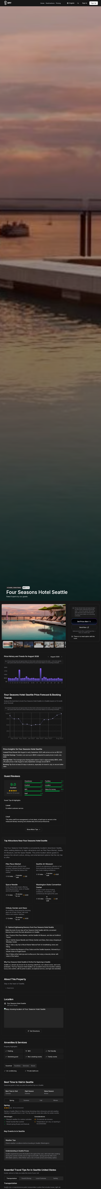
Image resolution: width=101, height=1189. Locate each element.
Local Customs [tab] (41, 1178)
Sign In (84, 3)
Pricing (58, 3)
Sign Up (93, 3)
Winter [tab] (55, 1100)
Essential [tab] (9, 1066)
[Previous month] (48, 656)
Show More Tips (32, 829)
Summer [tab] (26, 1100)
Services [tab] (26, 1066)
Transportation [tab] (12, 1178)
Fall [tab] (41, 1100)
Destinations (50, 3)
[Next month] (61, 656)
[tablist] (20, 1066)
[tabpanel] (33, 1070)
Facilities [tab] (17, 1066)
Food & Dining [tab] (26, 1178)
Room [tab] (33, 1066)
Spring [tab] (12, 1100)
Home (42, 3)
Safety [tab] (55, 1178)
